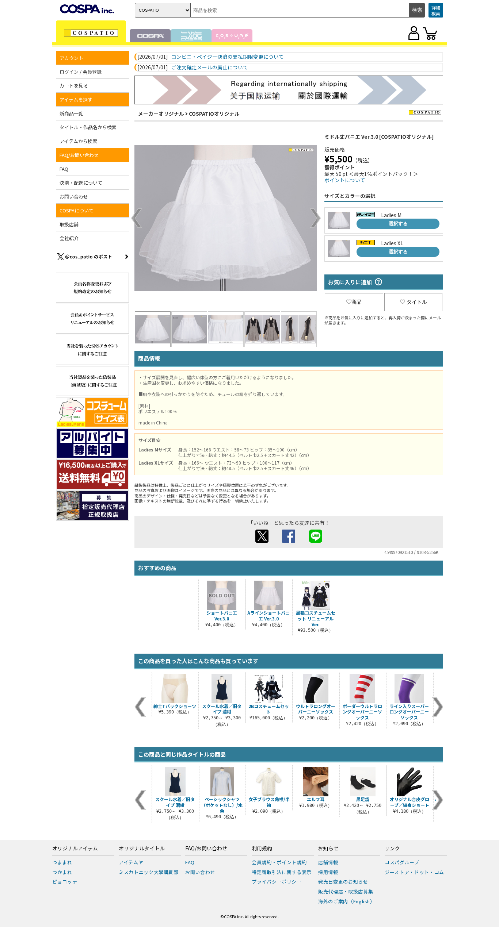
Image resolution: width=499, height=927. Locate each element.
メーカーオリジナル (161, 113)
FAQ (64, 168)
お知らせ (328, 848)
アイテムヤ (131, 862)
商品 (356, 302)
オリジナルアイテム (75, 848)
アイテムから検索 (78, 141)
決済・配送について (81, 182)
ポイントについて (344, 180)
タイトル (417, 302)
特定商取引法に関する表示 (282, 872)
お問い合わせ (74, 196)
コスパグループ (402, 862)
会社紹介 (69, 238)
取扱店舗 (69, 224)
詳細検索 (435, 10)
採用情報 (328, 872)
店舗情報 (328, 862)
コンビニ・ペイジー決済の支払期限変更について (227, 57)
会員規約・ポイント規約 (279, 862)
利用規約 (262, 848)
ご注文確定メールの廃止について (209, 67)
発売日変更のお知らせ (343, 881)
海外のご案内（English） (346, 901)
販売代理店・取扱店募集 (345, 891)
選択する (398, 223)
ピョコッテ (64, 881)
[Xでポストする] (261, 540)
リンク (392, 848)
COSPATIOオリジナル (214, 113)
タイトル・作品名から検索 (88, 127)
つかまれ (62, 872)
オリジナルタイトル (142, 848)
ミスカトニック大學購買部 (149, 872)
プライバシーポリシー (277, 881)
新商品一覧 (71, 113)
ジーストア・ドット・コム (414, 872)
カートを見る (74, 85)
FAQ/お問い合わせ (206, 848)
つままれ (62, 862)
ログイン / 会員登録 (81, 71)
